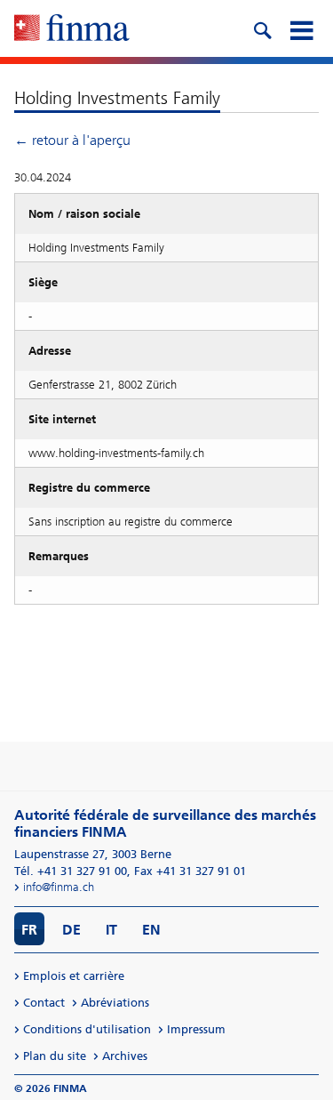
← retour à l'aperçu (72, 140)
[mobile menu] (301, 28)
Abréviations (115, 1002)
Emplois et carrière (73, 976)
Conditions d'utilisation (87, 1029)
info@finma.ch (58, 887)
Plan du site (54, 1056)
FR (29, 929)
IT (111, 929)
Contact (44, 1002)
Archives (124, 1056)
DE (71, 929)
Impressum (196, 1029)
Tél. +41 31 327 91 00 (70, 871)
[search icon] (262, 28)
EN (151, 929)
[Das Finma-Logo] (72, 29)
